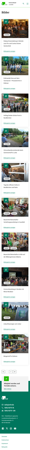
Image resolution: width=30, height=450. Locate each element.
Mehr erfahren (7, 389)
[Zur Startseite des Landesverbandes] (5, 4)
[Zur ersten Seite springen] (3, 371)
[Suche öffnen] (23, 3)
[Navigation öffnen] (27, 3)
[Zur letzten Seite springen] (14, 371)
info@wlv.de (9, 405)
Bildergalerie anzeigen (9, 51)
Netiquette (4, 447)
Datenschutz (5, 440)
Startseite (4, 436)
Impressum (5, 443)
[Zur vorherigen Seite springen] (7, 371)
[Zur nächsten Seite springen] (10, 371)
